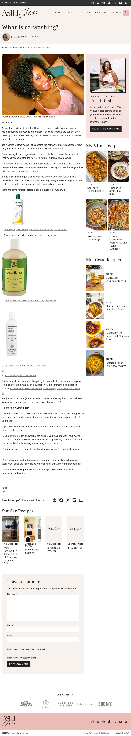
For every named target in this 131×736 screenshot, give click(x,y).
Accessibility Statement (102, 733)
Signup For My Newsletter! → (15, 3)
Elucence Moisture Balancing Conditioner (26, 365)
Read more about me (105, 129)
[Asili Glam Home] (19, 13)
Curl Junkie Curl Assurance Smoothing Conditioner (30, 300)
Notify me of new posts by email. (21, 658)
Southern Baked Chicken (96, 189)
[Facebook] (103, 3)
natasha (17, 37)
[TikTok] (109, 3)
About (69, 13)
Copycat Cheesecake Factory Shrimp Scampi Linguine (118, 242)
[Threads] (115, 3)
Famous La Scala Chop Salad (115, 190)
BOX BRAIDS (75, 547)
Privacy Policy (88, 733)
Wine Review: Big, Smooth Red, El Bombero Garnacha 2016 (11, 555)
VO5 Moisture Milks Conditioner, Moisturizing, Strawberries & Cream (45, 388)
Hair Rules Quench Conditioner (20, 375)
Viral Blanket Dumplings (95, 238)
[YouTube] (120, 3)
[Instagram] (92, 3)
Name (10, 625)
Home (58, 13)
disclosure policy (44, 47)
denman (13, 436)
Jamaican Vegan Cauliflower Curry (116, 364)
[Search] (126, 13)
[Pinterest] (98, 3)
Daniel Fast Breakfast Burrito (116, 279)
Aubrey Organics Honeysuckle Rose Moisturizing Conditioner (35, 229)
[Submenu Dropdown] (83, 13)
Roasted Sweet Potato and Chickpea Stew (117, 336)
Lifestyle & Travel (98, 13)
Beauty (117, 13)
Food (80, 13)
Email (10, 635)
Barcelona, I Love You (53, 549)
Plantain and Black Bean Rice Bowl (116, 308)
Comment (12, 594)
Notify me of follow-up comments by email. (26, 649)
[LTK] (126, 3)
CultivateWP (124, 733)
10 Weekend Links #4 (32, 551)
